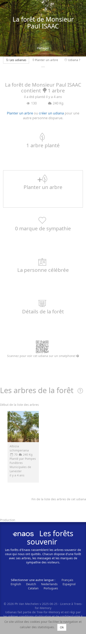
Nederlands (49, 584)
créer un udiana (51, 113)
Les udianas (18, 60)
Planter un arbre (46, 60)
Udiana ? (74, 60)
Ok (62, 627)
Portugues (51, 588)
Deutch (31, 584)
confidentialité (70, 616)
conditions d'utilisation (35, 616)
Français (67, 580)
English (16, 584)
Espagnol (69, 584)
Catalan (33, 588)
